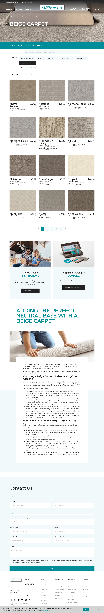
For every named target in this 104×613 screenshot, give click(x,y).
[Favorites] (95, 9)
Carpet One (13, 16)
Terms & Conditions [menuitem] (85, 593)
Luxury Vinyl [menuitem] (44, 587)
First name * (13, 501)
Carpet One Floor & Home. (22, 603)
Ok (86, 609)
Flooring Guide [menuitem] (72, 589)
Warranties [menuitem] (71, 597)
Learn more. (46, 610)
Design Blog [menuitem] (58, 598)
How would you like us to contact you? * (20, 518)
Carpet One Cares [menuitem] (87, 587)
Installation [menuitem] (71, 599)
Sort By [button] (27, 74)
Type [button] (39, 58)
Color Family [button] (66, 58)
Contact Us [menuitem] (85, 589)
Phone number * (14, 527)
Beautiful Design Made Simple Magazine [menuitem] (59, 594)
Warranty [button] (80, 58)
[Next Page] (66, 229)
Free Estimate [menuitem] (45, 601)
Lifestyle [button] (51, 58)
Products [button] (8, 9)
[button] (92, 9)
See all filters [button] (26, 63)
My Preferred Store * (58, 536)
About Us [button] (28, 9)
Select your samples (72, 287)
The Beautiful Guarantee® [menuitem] (72, 593)
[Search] (78, 52)
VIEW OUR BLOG (28, 291)
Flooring (20, 16)
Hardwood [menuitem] (44, 589)
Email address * (57, 527)
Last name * (56, 501)
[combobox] (50, 52)
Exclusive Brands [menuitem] (73, 602)
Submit (52, 568)
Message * (12, 546)
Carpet (27, 16)
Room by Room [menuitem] (59, 584)
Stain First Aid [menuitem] (72, 587)
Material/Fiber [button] (26, 58)
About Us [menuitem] (84, 584)
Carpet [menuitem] (43, 592)
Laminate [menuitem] (43, 595)
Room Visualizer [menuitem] (59, 587)
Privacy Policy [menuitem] (86, 597)
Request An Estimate (85, 9)
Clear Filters (32, 67)
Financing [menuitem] (44, 603)
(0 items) (98, 9)
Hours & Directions (73, 9)
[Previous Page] (38, 229)
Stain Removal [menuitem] (72, 584)
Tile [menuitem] (42, 598)
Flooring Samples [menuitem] (59, 589)
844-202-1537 (28, 2)
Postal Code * (13, 536)
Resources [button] (18, 9)
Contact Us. (39, 45)
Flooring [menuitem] (43, 584)
